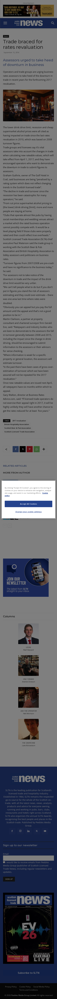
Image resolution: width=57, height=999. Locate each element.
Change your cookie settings (28, 512)
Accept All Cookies (28, 504)
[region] (28, 499)
